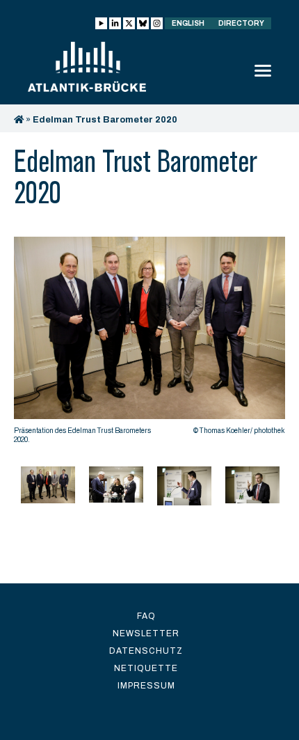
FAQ (146, 616)
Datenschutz (146, 651)
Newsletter (146, 633)
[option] (149, 344)
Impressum (146, 686)
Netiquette (146, 668)
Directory (241, 23)
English (188, 23)
